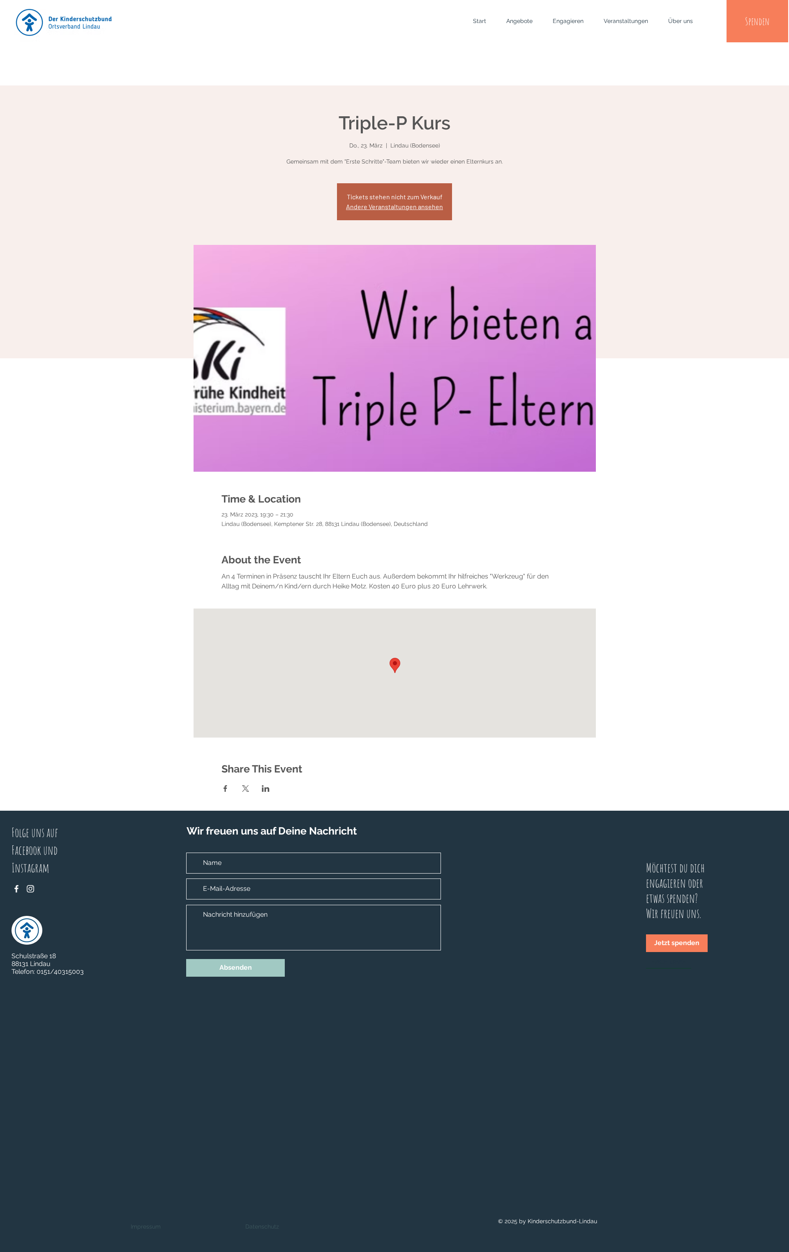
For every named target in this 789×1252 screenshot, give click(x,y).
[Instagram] (30, 889)
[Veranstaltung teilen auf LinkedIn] (266, 788)
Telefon (23, 971)
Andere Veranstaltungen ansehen (394, 206)
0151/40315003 (60, 971)
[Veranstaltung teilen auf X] (245, 788)
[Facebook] (16, 889)
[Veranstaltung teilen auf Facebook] (225, 788)
